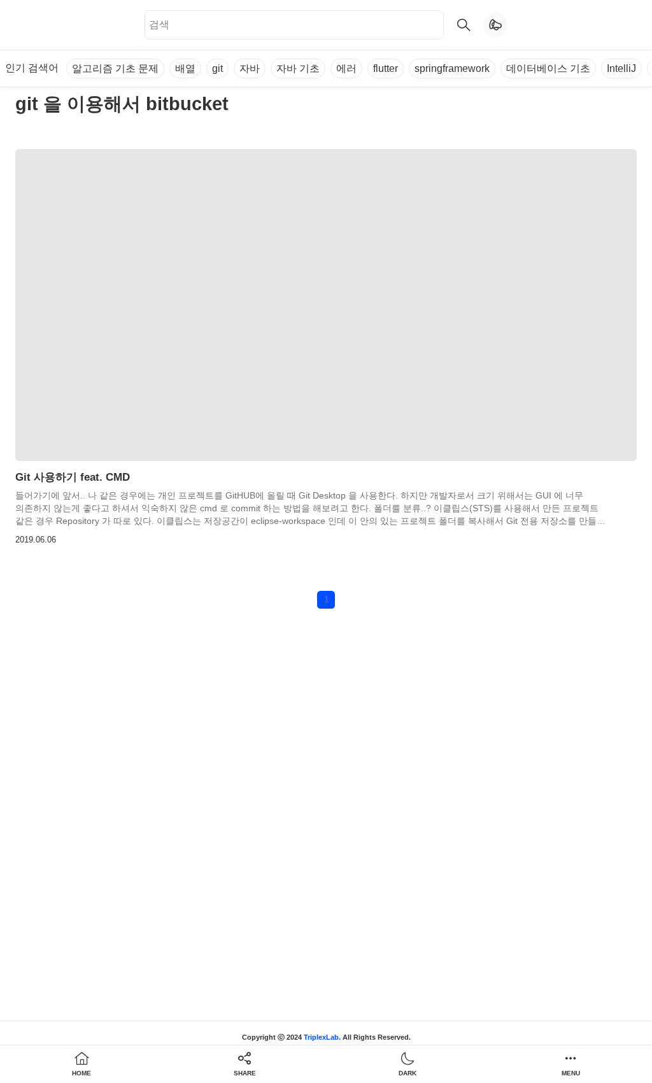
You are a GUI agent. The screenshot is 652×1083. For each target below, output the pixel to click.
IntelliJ (621, 68)
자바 (249, 68)
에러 (346, 68)
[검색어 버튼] (463, 25)
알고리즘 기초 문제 (115, 68)
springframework (452, 68)
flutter (385, 68)
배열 (185, 68)
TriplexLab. (322, 1037)
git (217, 68)
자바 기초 (298, 68)
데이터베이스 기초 (548, 68)
